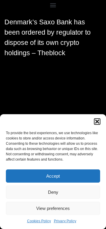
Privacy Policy (65, 221)
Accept (53, 176)
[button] (97, 121)
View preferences (53, 208)
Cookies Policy (39, 221)
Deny (53, 192)
